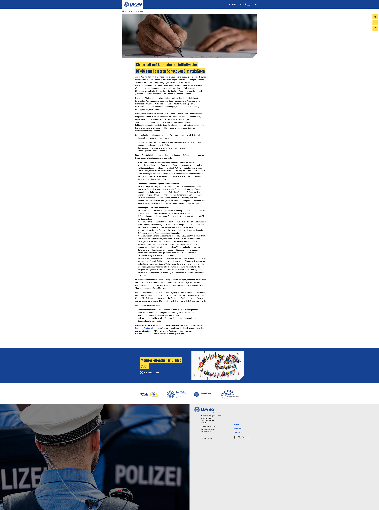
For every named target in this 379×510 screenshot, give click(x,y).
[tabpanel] (149, 394)
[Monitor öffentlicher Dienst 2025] (217, 365)
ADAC (186, 325)
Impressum (238, 428)
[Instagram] (247, 436)
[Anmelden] (255, 4)
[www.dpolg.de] (123, 11)
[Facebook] (235, 436)
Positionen (140, 11)
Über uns (130, 11)
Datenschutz (238, 432)
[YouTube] (243, 436)
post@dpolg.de (206, 431)
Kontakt (233, 4)
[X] (238, 436)
